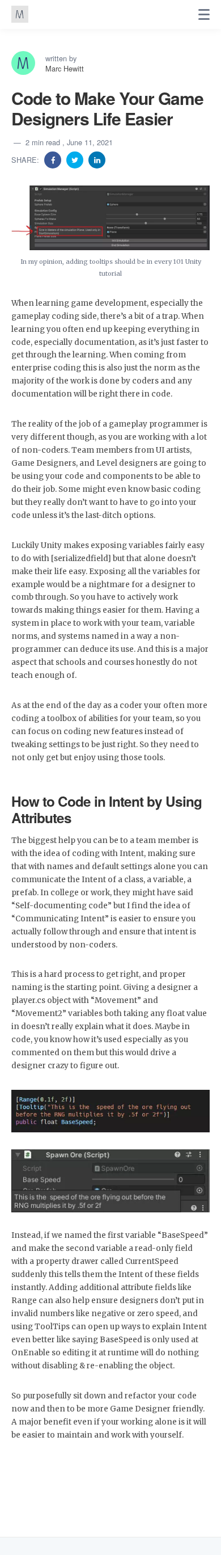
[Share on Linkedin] (96, 159)
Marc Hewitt (64, 68)
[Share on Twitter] (75, 159)
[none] (204, 14)
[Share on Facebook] (53, 159)
